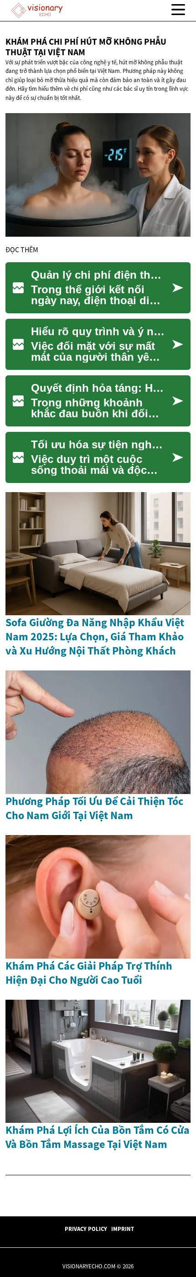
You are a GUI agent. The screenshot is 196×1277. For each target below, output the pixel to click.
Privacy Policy (86, 1228)
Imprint (122, 1228)
